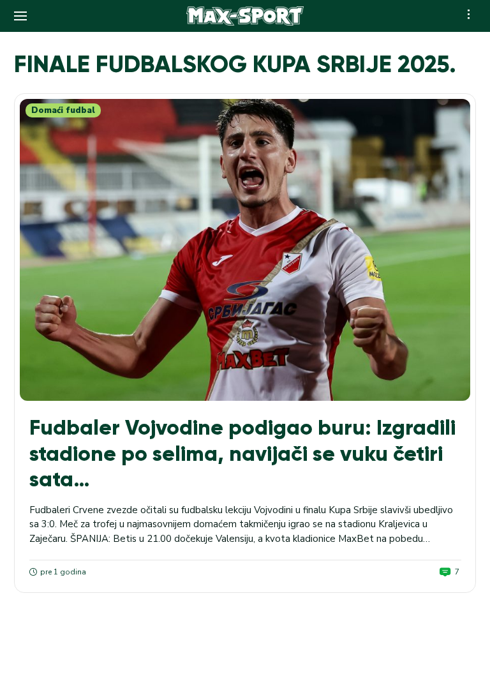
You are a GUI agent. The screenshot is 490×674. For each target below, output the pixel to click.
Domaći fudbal (63, 110)
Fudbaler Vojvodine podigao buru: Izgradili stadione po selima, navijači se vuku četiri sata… (242, 453)
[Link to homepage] (245, 16)
